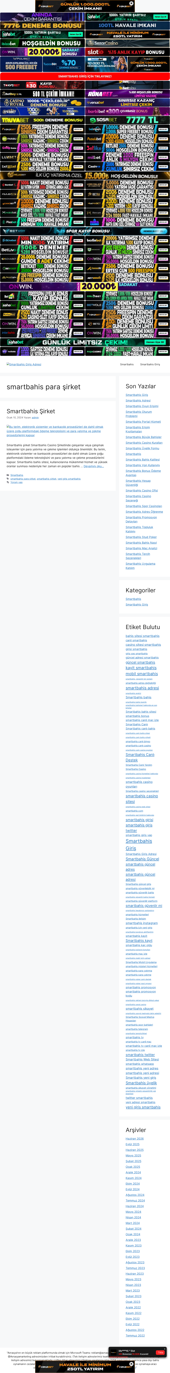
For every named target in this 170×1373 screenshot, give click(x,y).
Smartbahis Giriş (150, 364)
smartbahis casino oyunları (139, 784)
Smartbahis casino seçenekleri (142, 791)
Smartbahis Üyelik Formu (142, 448)
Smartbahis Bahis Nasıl (141, 542)
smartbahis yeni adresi (142, 1073)
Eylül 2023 (133, 1256)
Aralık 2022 (133, 1307)
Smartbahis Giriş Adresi (141, 854)
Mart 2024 (133, 1223)
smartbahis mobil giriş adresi (138, 958)
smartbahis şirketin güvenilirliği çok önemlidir (141, 1092)
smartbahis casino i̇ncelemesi (138, 778)
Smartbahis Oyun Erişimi (142, 406)
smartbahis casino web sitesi (138, 807)
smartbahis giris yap (139, 835)
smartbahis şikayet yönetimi (141, 1087)
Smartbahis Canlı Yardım (139, 764)
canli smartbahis (136, 640)
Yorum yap (16, 482)
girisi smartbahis (136, 649)
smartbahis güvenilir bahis (140, 892)
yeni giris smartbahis (69, 478)
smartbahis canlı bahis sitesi (138, 733)
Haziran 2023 (135, 1273)
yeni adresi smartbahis (140, 1102)
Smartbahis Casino (136, 769)
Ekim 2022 (133, 1318)
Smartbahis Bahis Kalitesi (143, 459)
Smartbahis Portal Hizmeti (143, 421)
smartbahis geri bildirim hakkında (140, 815)
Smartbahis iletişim (136, 918)
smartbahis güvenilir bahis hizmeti (140, 897)
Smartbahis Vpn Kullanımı (143, 465)
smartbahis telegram (137, 1029)
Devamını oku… (94, 466)
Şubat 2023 (133, 1296)
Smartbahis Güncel (142, 859)
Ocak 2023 (133, 1301)
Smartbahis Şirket (31, 411)
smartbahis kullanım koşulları (138, 950)
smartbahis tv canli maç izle (144, 1045)
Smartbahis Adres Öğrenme (144, 511)
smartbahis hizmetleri (137, 914)
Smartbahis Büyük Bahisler (144, 437)
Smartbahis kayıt (139, 940)
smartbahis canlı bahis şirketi (138, 737)
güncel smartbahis (140, 662)
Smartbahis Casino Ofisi (142, 490)
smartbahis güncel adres (140, 866)
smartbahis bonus (137, 716)
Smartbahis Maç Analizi (141, 548)
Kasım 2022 (133, 1313)
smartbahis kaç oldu (139, 945)
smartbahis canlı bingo (138, 741)
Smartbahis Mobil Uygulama (141, 962)
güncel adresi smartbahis (142, 657)
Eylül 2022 (132, 1324)
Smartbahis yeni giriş (141, 1078)
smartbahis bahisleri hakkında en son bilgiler (141, 706)
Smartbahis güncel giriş (138, 884)
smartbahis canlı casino (138, 745)
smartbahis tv (135, 1037)
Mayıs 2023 (133, 1279)
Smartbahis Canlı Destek (140, 757)
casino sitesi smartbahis (143, 645)
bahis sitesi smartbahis (143, 636)
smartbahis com (134, 810)
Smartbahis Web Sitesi (142, 1059)
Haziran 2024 (135, 1206)
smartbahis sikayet (140, 1009)
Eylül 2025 (132, 1144)
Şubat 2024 (133, 1228)
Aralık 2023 (133, 1240)
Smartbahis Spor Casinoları (144, 506)
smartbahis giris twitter (139, 828)
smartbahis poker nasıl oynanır (139, 983)
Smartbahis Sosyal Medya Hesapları (140, 1019)
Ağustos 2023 (135, 1262)
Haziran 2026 (135, 1138)
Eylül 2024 (133, 1189)
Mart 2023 (133, 1290)
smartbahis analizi (133, 693)
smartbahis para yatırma (139, 970)
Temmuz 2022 (135, 1335)
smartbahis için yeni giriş (139, 927)
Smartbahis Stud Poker (141, 537)
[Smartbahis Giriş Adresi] (24, 364)
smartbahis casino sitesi (142, 799)
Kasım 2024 (134, 1178)
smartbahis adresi (142, 688)
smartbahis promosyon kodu (141, 993)
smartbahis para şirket (23, 478)
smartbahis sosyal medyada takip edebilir (143, 1013)
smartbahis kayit (136, 936)
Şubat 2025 (133, 1161)
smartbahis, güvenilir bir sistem (139, 679)
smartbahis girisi (139, 820)
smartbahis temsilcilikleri (136, 1033)
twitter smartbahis (139, 1098)
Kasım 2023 (134, 1245)
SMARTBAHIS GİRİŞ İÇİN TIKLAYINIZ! (85, 76)
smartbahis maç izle (136, 953)
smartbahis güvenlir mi (144, 905)
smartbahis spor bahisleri (139, 1024)
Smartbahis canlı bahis (140, 728)
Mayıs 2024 (133, 1211)
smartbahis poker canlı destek (138, 979)
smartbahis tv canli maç (138, 1041)
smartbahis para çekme (138, 974)
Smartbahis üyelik (141, 1083)
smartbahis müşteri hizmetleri (141, 966)
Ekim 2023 (133, 1251)
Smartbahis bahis (138, 697)
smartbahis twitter (140, 1055)
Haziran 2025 (135, 1150)
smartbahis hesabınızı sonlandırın (140, 910)
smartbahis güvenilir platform (141, 901)
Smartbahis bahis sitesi (141, 711)
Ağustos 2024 (135, 1195)
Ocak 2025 (133, 1166)
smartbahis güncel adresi (140, 876)
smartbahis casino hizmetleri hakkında (142, 774)
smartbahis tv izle (135, 1050)
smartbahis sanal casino (136, 1004)
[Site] (42, 129)
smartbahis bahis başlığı (136, 702)
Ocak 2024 (133, 1234)
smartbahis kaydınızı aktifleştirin (139, 932)
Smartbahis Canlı (137, 724)
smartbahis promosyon (141, 987)
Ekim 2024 (133, 1183)
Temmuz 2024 (135, 1200)
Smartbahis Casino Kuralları (144, 442)
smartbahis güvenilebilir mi (140, 888)
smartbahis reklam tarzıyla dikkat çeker (142, 1000)
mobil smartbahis (142, 673)
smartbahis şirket (46, 478)
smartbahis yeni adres (142, 1068)
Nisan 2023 (133, 1285)
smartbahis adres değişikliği (141, 683)
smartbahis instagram (142, 923)
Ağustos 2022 (135, 1330)
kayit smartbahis (141, 667)
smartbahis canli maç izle (142, 720)
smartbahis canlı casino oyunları (139, 750)
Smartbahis (127, 364)
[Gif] (85, 175)
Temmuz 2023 (135, 1268)
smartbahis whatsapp (140, 1063)
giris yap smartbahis (137, 653)
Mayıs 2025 (133, 1155)
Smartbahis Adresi (138, 400)
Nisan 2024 (133, 1217)
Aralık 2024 (133, 1172)
